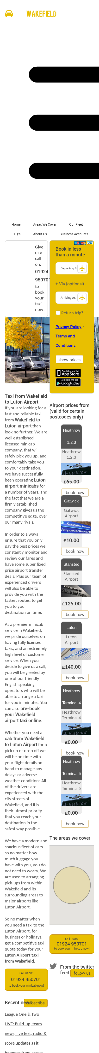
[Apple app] (68, 373)
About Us (40, 234)
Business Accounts (74, 234)
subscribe (36, 1003)
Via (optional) (70, 283)
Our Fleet (76, 224)
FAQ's (16, 234)
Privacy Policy (68, 327)
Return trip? (71, 313)
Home (16, 224)
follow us (82, 973)
